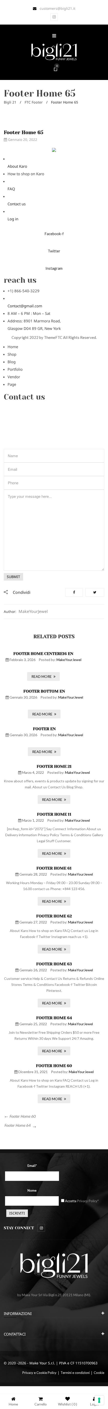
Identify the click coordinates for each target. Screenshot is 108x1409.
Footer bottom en (44, 691)
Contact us (17, 203)
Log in (13, 218)
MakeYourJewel (33, 611)
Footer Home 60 (54, 1065)
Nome (32, 1190)
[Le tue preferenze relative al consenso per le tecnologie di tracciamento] (99, 1400)
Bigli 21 (10, 102)
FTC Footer (34, 102)
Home (13, 1404)
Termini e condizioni (75, 1373)
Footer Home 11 (54, 814)
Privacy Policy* (88, 1201)
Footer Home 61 (54, 868)
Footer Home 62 (54, 916)
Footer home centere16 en (43, 653)
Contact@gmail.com (25, 305)
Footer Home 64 (54, 1017)
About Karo (17, 166)
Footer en (44, 728)
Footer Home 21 (54, 766)
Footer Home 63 (54, 964)
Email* (32, 1166)
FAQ (11, 188)
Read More (41, 676)
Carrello (40, 1404)
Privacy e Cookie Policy (39, 1373)
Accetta (82, 1201)
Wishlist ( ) (67, 1404)
